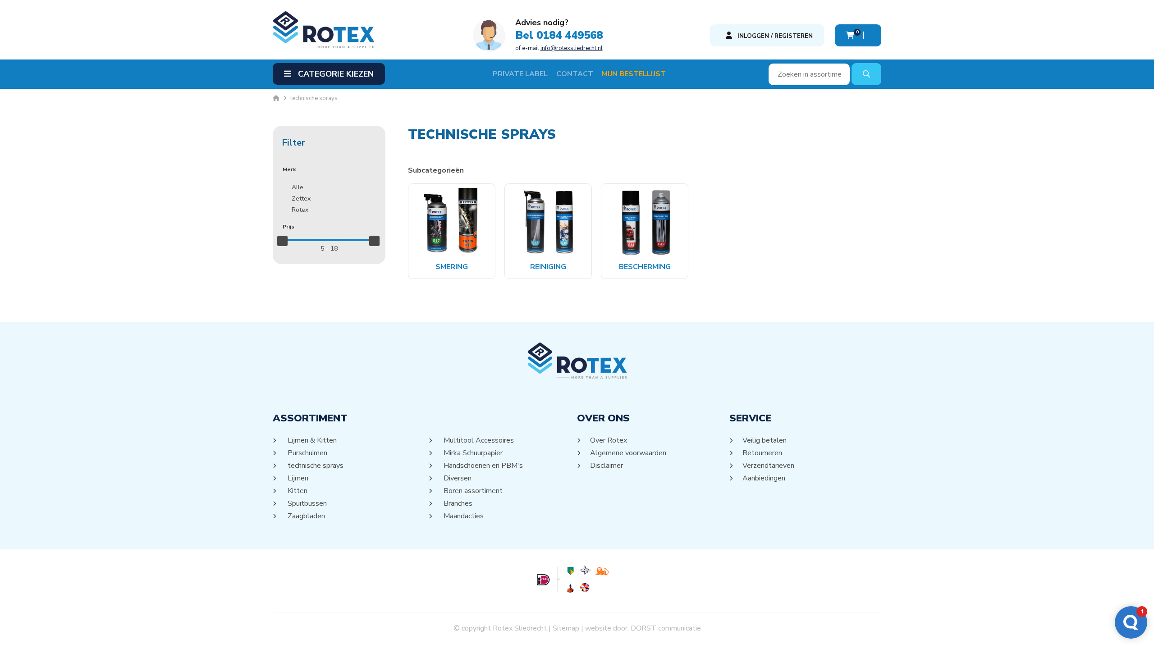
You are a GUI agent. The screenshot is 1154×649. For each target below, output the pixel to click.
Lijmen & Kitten (311, 440)
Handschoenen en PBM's (482, 466)
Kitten (296, 491)
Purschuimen (306, 453)
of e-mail (559, 48)
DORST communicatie (666, 628)
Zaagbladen (305, 516)
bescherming (645, 267)
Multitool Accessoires (478, 440)
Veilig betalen (765, 440)
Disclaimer (607, 466)
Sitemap (566, 628)
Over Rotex (609, 440)
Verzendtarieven (768, 466)
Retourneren (762, 453)
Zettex (301, 198)
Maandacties (463, 516)
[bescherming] (644, 222)
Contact (574, 74)
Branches (457, 503)
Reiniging (548, 267)
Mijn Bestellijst (634, 74)
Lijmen (297, 478)
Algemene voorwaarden (628, 453)
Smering (451, 267)
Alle (297, 187)
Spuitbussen (306, 503)
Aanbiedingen (764, 478)
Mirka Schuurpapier (472, 453)
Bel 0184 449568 (559, 35)
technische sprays (314, 466)
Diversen (457, 478)
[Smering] (451, 222)
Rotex (300, 210)
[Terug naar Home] (276, 98)
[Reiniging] (548, 222)
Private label (520, 74)
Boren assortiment (472, 491)
